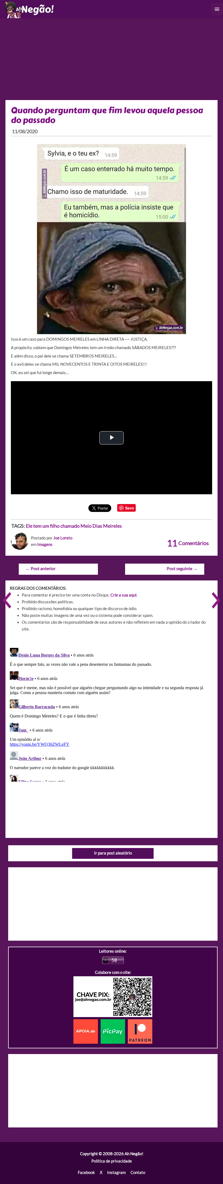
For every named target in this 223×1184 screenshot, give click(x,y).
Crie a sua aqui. (123, 595)
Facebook (86, 1172)
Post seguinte (182, 568)
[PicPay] (114, 1031)
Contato (138, 1172)
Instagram (116, 1172)
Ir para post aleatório (113, 853)
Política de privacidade (111, 1161)
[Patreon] (140, 1031)
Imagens (44, 544)
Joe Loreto (62, 538)
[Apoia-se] (87, 1031)
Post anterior (40, 568)
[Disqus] (111, 714)
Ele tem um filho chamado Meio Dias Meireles (74, 526)
